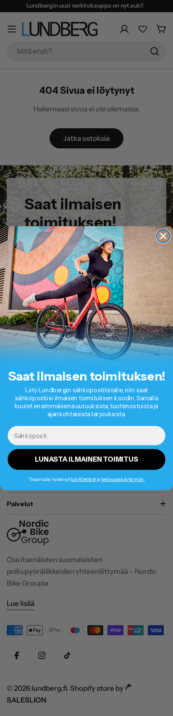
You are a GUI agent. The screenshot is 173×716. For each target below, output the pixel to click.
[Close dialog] (163, 236)
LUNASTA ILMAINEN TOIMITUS (86, 459)
